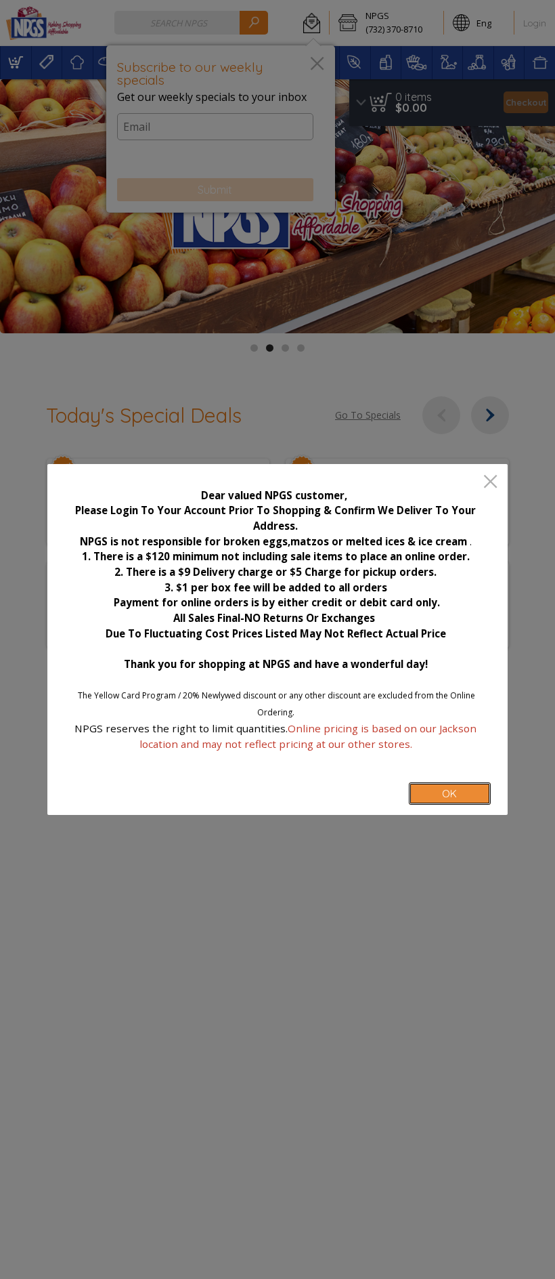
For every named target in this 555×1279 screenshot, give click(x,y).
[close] (490, 482)
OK (449, 793)
